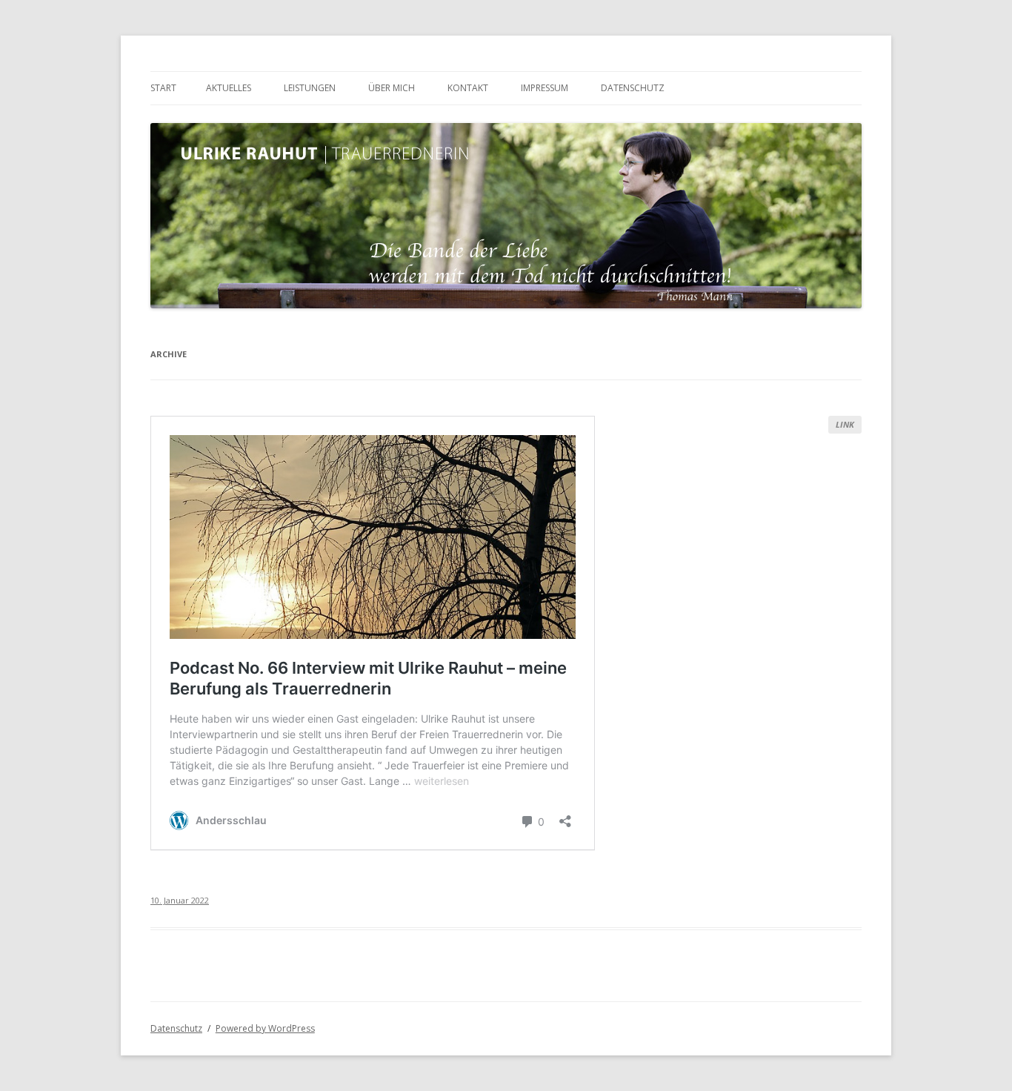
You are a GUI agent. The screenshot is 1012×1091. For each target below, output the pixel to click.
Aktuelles (228, 88)
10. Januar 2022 (179, 900)
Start (163, 88)
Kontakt (467, 88)
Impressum (544, 88)
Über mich (391, 88)
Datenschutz (633, 88)
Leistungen (310, 88)
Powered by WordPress (265, 1028)
